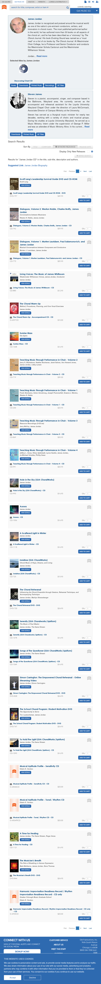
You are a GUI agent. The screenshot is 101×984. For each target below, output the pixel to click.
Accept (13, 977)
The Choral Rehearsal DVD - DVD (26, 605)
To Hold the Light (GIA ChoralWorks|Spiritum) (42, 739)
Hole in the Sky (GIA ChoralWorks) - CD (29, 490)
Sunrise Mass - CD (20, 344)
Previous (72, 171)
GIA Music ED (19, 2)
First (65, 171)
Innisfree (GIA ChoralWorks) (33, 560)
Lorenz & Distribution (57, 2)
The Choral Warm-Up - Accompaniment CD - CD (33, 317)
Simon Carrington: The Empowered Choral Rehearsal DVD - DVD (39, 693)
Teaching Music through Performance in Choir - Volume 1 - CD (38, 405)
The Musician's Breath (30, 860)
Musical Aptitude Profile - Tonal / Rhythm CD (42, 800)
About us (58, 944)
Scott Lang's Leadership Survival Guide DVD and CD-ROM (48, 179)
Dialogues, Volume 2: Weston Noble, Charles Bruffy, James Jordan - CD (42, 225)
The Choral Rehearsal (30, 589)
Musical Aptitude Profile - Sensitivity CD (39, 766)
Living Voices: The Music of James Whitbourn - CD (33, 288)
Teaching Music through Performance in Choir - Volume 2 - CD (38, 374)
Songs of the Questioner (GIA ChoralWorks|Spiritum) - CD (36, 661)
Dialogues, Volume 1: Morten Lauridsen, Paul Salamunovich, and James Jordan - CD (47, 258)
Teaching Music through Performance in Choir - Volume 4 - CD (38, 464)
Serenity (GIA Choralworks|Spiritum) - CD (30, 635)
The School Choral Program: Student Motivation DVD (46, 709)
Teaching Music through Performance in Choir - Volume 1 (48, 390)
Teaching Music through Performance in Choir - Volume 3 (48, 420)
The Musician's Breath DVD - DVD (26, 875)
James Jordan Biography (36, 165)
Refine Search (84, 156)
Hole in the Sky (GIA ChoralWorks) (37, 480)
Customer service (58, 940)
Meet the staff (58, 949)
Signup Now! (22, 951)
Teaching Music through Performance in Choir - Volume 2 (48, 360)
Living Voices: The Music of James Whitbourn (42, 274)
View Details (25, 185)
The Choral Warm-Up (30, 303)
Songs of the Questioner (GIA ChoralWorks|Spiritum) (46, 651)
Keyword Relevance (66, 147)
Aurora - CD (18, 517)
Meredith (41, 2)
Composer (46, 147)
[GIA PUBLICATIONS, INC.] (4, 6)
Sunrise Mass (26, 333)
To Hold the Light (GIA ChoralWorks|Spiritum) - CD (33, 750)
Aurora (23, 506)
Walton (31, 2)
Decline (32, 977)
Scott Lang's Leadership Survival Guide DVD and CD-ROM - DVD (39, 193)
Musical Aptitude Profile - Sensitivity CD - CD (31, 784)
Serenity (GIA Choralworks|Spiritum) (38, 621)
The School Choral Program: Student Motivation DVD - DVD (37, 723)
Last (90, 171)
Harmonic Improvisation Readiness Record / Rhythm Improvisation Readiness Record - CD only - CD (51, 910)
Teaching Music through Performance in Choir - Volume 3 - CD (38, 434)
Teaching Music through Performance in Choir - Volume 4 (48, 450)
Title (35, 147)
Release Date (85, 147)
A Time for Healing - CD (22, 844)
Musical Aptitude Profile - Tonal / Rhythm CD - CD (33, 817)
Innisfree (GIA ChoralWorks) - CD (26, 574)
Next (85, 171)
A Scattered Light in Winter (33, 533)
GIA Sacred (6, 2)
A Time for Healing (29, 833)
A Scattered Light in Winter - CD (26, 544)
